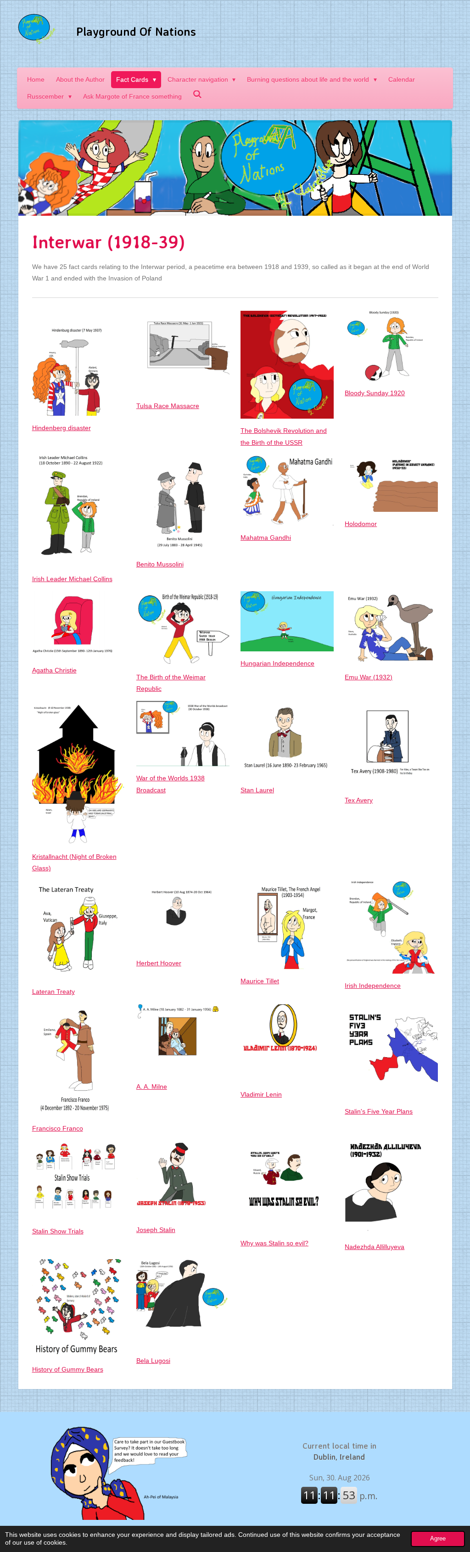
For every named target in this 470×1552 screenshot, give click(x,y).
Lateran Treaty (53, 991)
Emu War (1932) (368, 677)
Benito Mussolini (160, 564)
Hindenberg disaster (61, 427)
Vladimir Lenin (261, 1094)
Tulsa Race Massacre (167, 405)
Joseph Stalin (155, 1229)
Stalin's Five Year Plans (379, 1111)
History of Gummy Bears (67, 1369)
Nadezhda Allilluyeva (374, 1246)
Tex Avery (359, 800)
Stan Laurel (257, 790)
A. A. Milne (151, 1086)
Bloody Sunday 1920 (375, 393)
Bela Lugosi (153, 1360)
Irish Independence (373, 985)
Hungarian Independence (277, 663)
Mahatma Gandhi (266, 537)
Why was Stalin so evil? (274, 1243)
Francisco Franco (57, 1128)
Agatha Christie (54, 670)
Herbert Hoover (158, 963)
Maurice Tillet (260, 981)
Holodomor (361, 523)
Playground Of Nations (136, 31)
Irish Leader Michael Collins (72, 579)
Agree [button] (438, 1538)
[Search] (197, 94)
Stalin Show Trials (58, 1231)
